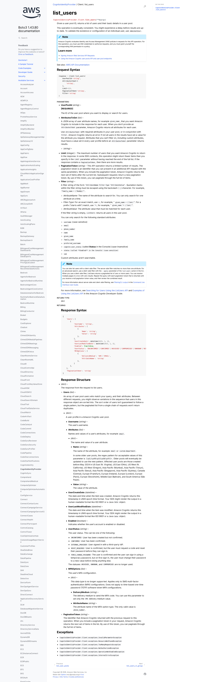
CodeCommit (25, 429)
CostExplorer (25, 323)
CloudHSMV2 (26, 392)
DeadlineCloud (26, 574)
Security (21, 76)
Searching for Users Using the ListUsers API (107, 290)
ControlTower (26, 532)
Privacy (56, 677)
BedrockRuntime (27, 303)
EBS (22, 645)
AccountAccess (27, 92)
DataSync (24, 562)
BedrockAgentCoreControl (31, 289)
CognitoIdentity (27, 465)
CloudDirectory (26, 372)
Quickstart (22, 60)
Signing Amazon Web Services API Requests (78, 56)
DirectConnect (26, 594)
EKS (22, 673)
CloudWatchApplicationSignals (32, 174)
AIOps (22, 113)
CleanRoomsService (28, 356)
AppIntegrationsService (30, 161)
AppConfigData (26, 149)
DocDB (23, 613)
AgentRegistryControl (29, 109)
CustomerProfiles (27, 546)
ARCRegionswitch (27, 200)
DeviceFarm (25, 582)
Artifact (23, 208)
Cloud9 (23, 364)
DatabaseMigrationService (31, 609)
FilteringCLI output (121, 282)
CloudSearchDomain (29, 400)
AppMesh (24, 184)
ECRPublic (24, 661)
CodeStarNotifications (29, 461)
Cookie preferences (76, 677)
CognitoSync (25, 473)
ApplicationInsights (28, 169)
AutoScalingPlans (27, 224)
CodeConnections (27, 433)
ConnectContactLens (29, 503)
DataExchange (26, 554)
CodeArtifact (25, 416)
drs (21, 621)
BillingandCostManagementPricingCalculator (32, 261)
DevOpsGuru (25, 590)
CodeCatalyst (26, 424)
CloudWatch (25, 412)
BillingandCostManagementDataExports (32, 255)
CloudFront (25, 380)
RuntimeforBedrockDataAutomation (32, 298)
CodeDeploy (25, 437)
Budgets (23, 319)
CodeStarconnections (29, 457)
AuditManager (26, 216)
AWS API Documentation (77, 65)
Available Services (26, 80)
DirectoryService (27, 625)
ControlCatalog (26, 528)
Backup (23, 232)
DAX (22, 570)
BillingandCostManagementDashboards (32, 249)
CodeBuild (24, 420)
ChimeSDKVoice (27, 352)
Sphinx (63, 674)
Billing (22, 307)
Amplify (23, 121)
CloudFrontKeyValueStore (31, 384)
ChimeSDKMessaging (29, 348)
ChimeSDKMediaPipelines (31, 339)
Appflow (23, 157)
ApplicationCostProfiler (30, 179)
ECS (22, 665)
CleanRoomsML (27, 360)
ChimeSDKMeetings (28, 343)
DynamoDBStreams (28, 641)
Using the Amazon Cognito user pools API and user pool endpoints (86, 58)
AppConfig (24, 145)
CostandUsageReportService (32, 541)
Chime (23, 331)
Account (23, 88)
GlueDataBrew (26, 550)
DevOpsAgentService (29, 586)
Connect (24, 499)
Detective (24, 578)
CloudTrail (24, 404)
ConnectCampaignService (31, 507)
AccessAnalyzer (27, 84)
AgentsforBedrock (28, 277)
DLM (22, 605)
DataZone (24, 566)
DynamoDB (25, 637)
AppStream (25, 192)
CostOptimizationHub (29, 536)
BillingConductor (27, 311)
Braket (23, 315)
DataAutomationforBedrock (32, 293)
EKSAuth (24, 678)
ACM (22, 96)
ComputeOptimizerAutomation (32, 490)
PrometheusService (28, 117)
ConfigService (26, 495)
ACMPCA (24, 100)
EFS (22, 669)
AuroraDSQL (25, 633)
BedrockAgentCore (28, 285)
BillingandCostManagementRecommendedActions (32, 268)
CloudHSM (24, 388)
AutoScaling (25, 220)
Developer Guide (25, 72)
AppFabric (24, 153)
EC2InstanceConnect (29, 653)
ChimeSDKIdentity (28, 335)
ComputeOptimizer (28, 485)
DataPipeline (25, 558)
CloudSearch (25, 396)
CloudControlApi (27, 368)
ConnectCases (26, 516)
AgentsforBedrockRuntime (31, 281)
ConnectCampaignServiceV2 (32, 512)
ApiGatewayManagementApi (32, 137)
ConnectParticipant (28, 524)
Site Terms (64, 677)
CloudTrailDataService (30, 408)
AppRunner (25, 188)
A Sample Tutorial (25, 64)
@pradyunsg (74, 674)
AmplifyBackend (27, 125)
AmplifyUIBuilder (27, 129)
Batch (22, 244)
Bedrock (23, 273)
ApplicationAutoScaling (30, 165)
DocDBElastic (26, 617)
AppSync (24, 196)
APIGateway (25, 133)
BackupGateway (27, 236)
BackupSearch (26, 240)
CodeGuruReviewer (28, 441)
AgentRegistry (26, 105)
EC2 (22, 649)
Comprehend (25, 477)
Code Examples (24, 68)
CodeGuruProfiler (27, 449)
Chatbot (23, 327)
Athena (23, 212)
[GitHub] (145, 674)
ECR (22, 657)
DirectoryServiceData (29, 629)
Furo (82, 674)
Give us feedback (25, 54)
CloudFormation (27, 376)
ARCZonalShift (26, 204)
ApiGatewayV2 (26, 141)
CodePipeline (26, 453)
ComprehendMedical (29, 481)
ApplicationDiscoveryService (32, 600)
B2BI (22, 228)
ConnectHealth (26, 520)
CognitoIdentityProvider (30, 469)
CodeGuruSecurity (28, 445)
